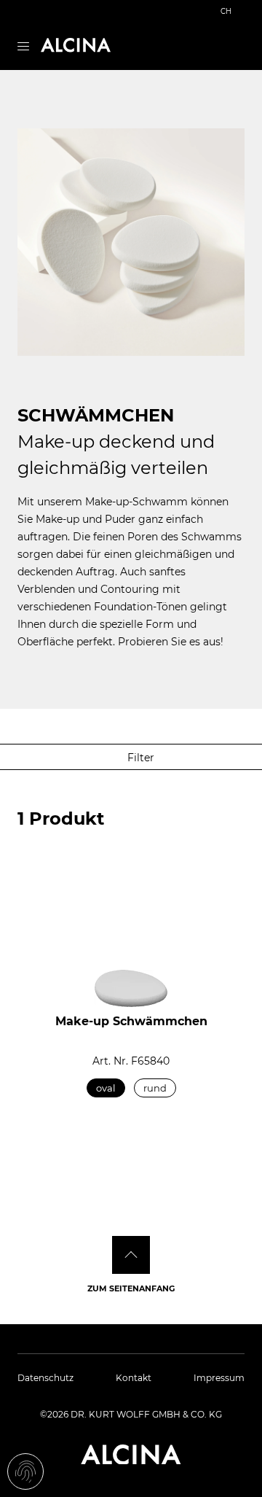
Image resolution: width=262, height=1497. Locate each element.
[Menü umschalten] (23, 44)
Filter (139, 757)
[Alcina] (76, 45)
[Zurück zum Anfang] (131, 1255)
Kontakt (133, 1377)
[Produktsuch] (238, 46)
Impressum (219, 1377)
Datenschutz (45, 1377)
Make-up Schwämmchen (131, 1021)
